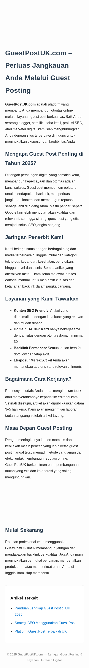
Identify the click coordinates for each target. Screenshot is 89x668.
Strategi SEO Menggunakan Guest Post (45, 623)
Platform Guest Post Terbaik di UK (41, 631)
